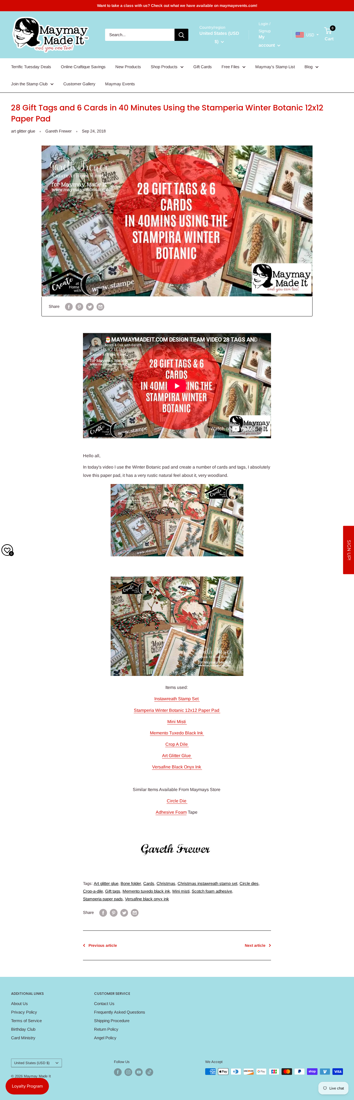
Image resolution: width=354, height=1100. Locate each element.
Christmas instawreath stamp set (207, 883)
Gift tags (112, 891)
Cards (148, 883)
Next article (255, 945)
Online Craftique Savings (83, 66)
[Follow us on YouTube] (139, 1072)
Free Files (231, 66)
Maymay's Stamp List (275, 66)
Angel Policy (105, 1037)
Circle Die (177, 800)
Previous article (102, 945)
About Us (19, 1003)
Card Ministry (23, 1037)
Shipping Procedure (111, 1020)
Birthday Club (23, 1029)
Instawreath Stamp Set (177, 698)
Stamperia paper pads (103, 899)
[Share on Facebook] (69, 307)
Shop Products (164, 66)
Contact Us (104, 1003)
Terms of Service (26, 1020)
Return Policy (106, 1029)
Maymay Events (120, 83)
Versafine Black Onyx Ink (177, 767)
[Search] (181, 35)
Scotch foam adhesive (212, 891)
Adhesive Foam (171, 812)
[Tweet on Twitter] (90, 307)
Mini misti (180, 891)
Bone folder (131, 883)
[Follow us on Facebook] (118, 1072)
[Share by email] (100, 307)
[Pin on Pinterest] (79, 307)
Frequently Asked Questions (119, 1012)
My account (267, 41)
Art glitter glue (106, 883)
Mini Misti (177, 721)
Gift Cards (202, 66)
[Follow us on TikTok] (149, 1072)
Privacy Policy (24, 1012)
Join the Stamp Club (29, 83)
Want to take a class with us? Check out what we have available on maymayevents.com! (177, 5)
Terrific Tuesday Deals (31, 66)
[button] (348, 550)
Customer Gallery (79, 83)
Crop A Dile (177, 744)
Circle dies (249, 883)
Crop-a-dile (93, 891)
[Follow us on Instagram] (128, 1072)
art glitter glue (23, 131)
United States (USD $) (32, 1063)
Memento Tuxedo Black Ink (177, 733)
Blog (308, 66)
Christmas (166, 883)
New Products (128, 66)
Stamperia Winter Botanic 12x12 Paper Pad (177, 710)
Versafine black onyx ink (147, 899)
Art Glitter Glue (177, 755)
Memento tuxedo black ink (146, 891)
